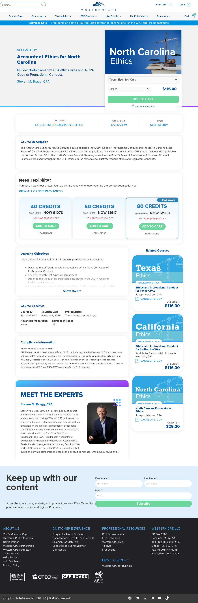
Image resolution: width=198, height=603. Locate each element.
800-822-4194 (172, 541)
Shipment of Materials (65, 541)
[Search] (42, 4)
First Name (101, 478)
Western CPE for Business (117, 565)
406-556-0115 (168, 545)
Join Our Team (11, 561)
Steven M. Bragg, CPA (33, 81)
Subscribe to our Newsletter (69, 545)
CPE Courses (87, 16)
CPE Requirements (113, 534)
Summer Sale (16, 16)
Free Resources (111, 538)
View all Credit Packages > (41, 191)
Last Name (150, 478)
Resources (162, 16)
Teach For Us (10, 553)
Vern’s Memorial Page (15, 534)
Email (98, 490)
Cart (187, 16)
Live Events (112, 16)
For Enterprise (137, 16)
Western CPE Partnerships (18, 545)
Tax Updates (61, 16)
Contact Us (59, 549)
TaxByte (107, 545)
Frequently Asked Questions (69, 534)
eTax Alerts (108, 549)
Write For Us (10, 557)
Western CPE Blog (112, 541)
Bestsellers (37, 16)
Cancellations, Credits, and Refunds (73, 538)
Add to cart (143, 99)
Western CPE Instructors (17, 549)
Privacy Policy (11, 565)
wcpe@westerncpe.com (166, 553)
